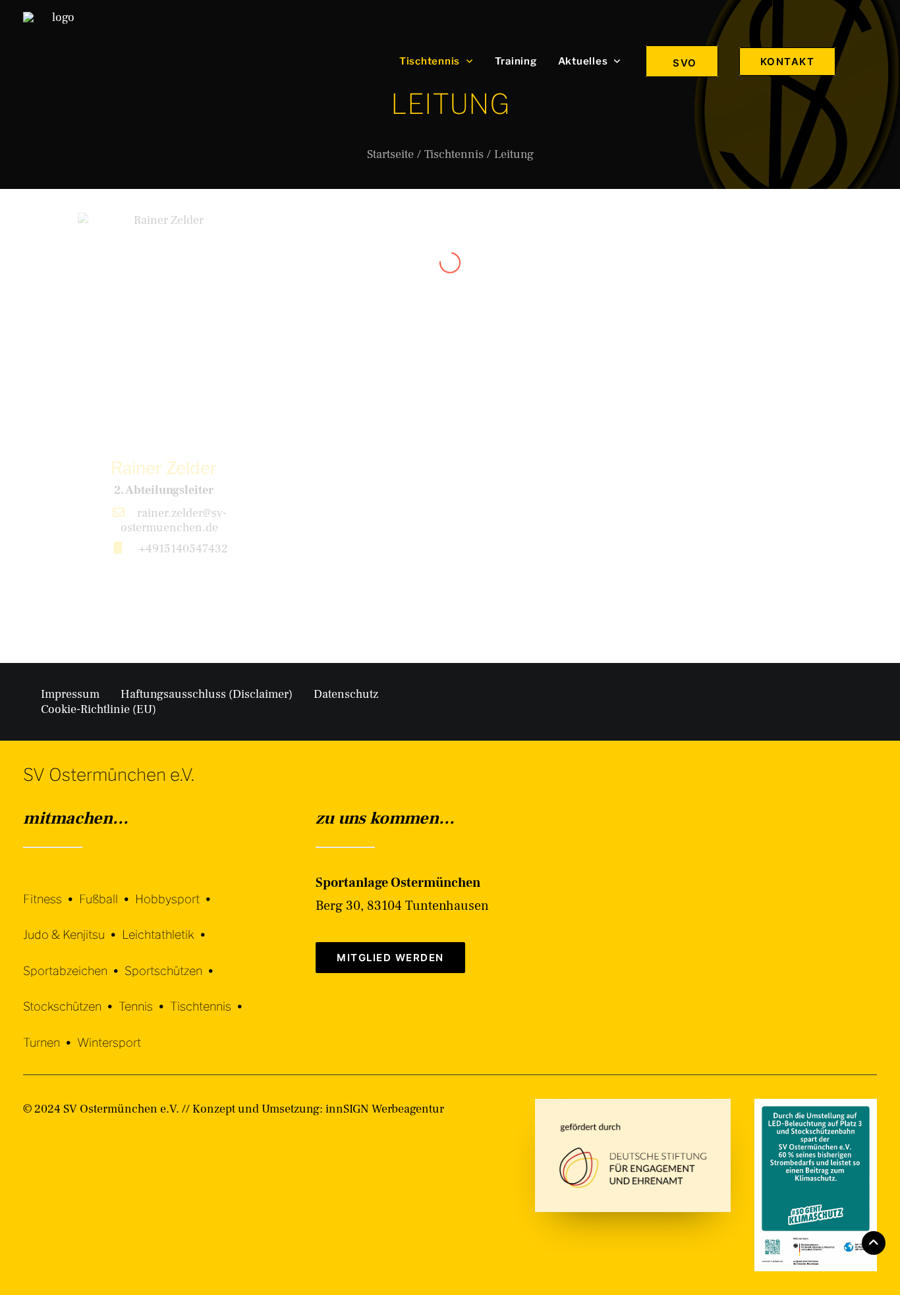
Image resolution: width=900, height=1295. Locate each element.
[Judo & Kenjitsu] (72, 925)
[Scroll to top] (874, 1242)
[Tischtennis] (209, 997)
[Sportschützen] (172, 961)
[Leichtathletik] (166, 925)
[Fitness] (51, 891)
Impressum (70, 694)
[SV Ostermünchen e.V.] (58, 61)
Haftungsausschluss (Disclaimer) (207, 694)
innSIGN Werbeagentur (384, 1109)
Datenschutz (346, 694)
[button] (871, 61)
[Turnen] (50, 1033)
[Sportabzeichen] (74, 961)
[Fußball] (107, 889)
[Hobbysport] (176, 889)
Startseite (390, 154)
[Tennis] (144, 997)
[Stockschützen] (71, 997)
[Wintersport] (109, 1033)
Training (516, 61)
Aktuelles (583, 61)
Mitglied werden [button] (390, 957)
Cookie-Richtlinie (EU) (98, 709)
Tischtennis (429, 61)
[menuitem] (436, 61)
